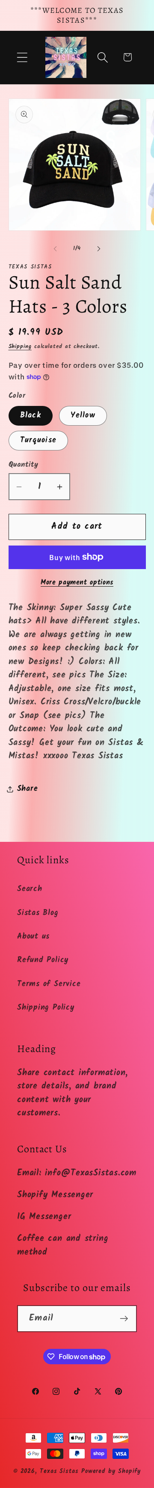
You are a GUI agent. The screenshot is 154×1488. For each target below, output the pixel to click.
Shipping (20, 346)
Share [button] (27, 789)
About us (33, 936)
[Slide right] (98, 248)
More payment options (77, 582)
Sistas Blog (38, 913)
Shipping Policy (45, 1008)
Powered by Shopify (111, 1471)
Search (29, 889)
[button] (22, 57)
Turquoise (38, 440)
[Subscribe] (124, 1318)
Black (30, 415)
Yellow (83, 415)
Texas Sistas (59, 1471)
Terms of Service (48, 984)
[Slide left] (55, 248)
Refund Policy (42, 960)
